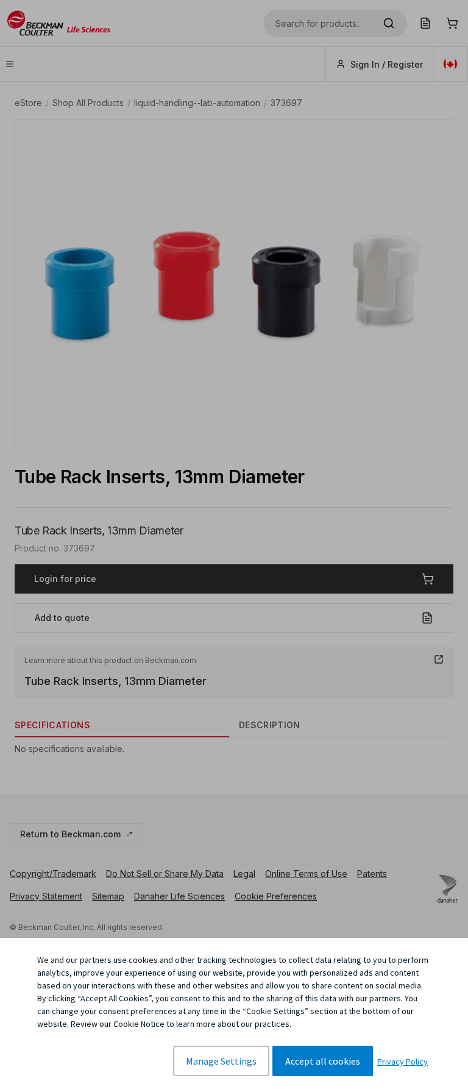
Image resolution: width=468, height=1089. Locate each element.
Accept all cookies (322, 1061)
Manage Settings (221, 1061)
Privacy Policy (402, 1061)
